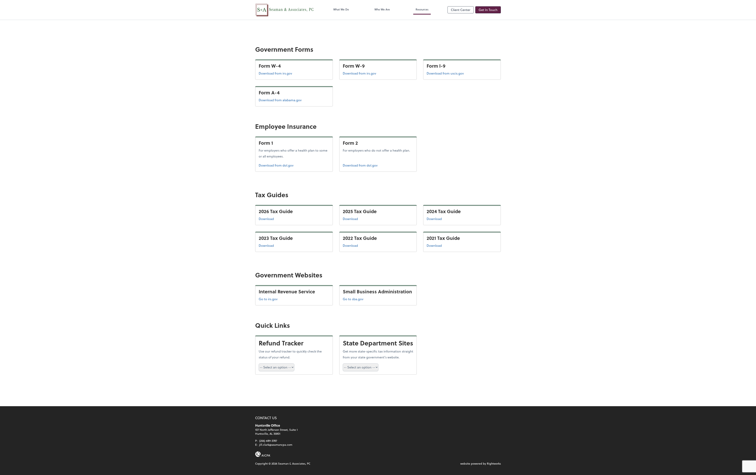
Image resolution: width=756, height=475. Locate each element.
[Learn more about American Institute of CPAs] (263, 454)
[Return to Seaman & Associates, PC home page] (284, 10)
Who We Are (382, 9)
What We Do (341, 9)
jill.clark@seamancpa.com (275, 445)
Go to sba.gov (353, 299)
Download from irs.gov (275, 73)
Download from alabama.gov (280, 100)
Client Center (460, 9)
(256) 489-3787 (268, 441)
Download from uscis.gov (445, 73)
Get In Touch (488, 9)
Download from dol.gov (276, 165)
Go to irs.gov (268, 299)
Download (280, 218)
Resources (422, 9)
